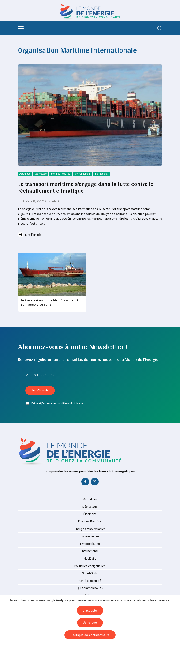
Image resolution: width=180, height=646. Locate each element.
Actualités (24, 173)
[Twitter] (94, 482)
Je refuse (90, 622)
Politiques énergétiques (89, 566)
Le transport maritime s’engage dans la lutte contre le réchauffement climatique (85, 187)
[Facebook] (85, 482)
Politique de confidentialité (90, 635)
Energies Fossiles (60, 173)
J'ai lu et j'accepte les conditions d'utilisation (57, 403)
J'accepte (90, 610)
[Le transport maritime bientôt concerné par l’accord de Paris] (52, 274)
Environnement (82, 173)
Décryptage (40, 173)
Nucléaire (90, 558)
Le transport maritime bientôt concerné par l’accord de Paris (49, 302)
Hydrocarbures (90, 543)
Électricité (90, 514)
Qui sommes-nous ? (90, 588)
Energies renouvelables (90, 529)
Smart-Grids (90, 573)
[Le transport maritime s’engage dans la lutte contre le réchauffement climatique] (90, 115)
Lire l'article (33, 235)
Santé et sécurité (90, 580)
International (101, 173)
